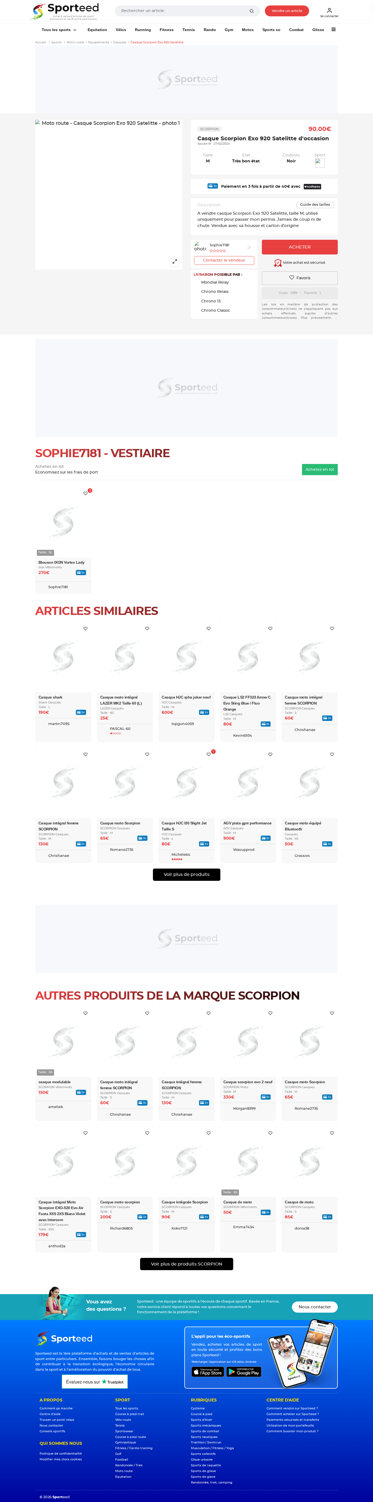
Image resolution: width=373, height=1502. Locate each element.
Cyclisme (198, 1408)
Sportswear (124, 1431)
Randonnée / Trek (129, 1465)
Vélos (121, 30)
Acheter (300, 247)
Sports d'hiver (201, 1419)
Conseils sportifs (52, 1431)
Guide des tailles (315, 205)
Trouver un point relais (57, 1419)
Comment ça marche (56, 1408)
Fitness (167, 30)
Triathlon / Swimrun (206, 1442)
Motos (248, 30)
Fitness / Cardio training (134, 1448)
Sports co (271, 30)
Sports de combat (205, 1431)
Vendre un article (287, 11)
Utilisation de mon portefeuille (290, 1425)
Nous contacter (315, 1307)
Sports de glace (203, 1476)
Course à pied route (130, 1437)
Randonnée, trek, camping (211, 1482)
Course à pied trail (129, 1414)
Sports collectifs (203, 1453)
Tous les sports (57, 30)
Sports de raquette (206, 1465)
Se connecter (329, 16)
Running (143, 30)
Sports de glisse (203, 1471)
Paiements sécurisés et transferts (293, 1419)
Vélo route (123, 1419)
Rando (210, 30)
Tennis (188, 30)
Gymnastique (125, 1442)
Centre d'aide (50, 1414)
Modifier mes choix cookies (61, 1459)
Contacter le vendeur (224, 260)
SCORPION (209, 129)
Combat (296, 30)
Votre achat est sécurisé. (304, 263)
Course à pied (201, 1414)
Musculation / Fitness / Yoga (212, 1448)
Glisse (318, 30)
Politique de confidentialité (61, 1453)
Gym (229, 30)
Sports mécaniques (206, 1425)
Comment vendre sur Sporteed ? (292, 1408)
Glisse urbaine (202, 1459)
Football (121, 1459)
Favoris (302, 278)
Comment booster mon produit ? (292, 1431)
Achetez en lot (320, 470)
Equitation (97, 30)
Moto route (124, 1471)
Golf (118, 1453)
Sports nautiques (204, 1437)
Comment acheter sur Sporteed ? (293, 1414)
